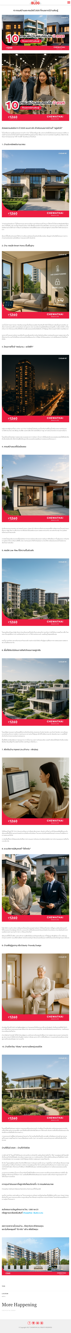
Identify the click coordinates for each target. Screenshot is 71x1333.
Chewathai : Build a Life (33, 1213)
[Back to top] (67, 1329)
